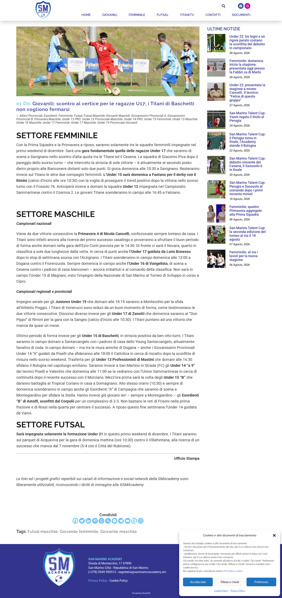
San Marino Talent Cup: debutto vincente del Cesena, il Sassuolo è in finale (247, 164)
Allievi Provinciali (31, 116)
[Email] (127, 521)
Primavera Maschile (47, 119)
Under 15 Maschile (184, 119)
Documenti (241, 15)
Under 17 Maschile (83, 122)
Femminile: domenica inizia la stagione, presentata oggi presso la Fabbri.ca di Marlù (247, 66)
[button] (274, 535)
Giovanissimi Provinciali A (148, 116)
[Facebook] (241, 6)
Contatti (212, 15)
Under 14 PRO (133, 119)
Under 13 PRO (71, 119)
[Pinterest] (95, 521)
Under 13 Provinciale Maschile (102, 119)
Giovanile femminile (79, 531)
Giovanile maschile (118, 531)
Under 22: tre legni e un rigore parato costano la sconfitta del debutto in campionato (247, 42)
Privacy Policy (237, 590)
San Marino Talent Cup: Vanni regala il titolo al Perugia (247, 117)
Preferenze (261, 582)
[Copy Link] (108, 521)
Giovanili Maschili (118, 116)
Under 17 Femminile (56, 122)
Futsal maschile (43, 531)
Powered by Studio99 (141, 593)
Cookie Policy (221, 590)
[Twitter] (82, 521)
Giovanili (109, 15)
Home (86, 15)
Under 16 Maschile (28, 122)
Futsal (162, 15)
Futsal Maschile (94, 116)
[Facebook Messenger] (114, 521)
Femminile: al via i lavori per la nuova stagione (243, 256)
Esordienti (50, 116)
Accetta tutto (198, 582)
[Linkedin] (88, 521)
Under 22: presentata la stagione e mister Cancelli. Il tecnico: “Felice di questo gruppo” (247, 92)
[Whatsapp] (101, 521)
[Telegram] (121, 521)
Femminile (137, 15)
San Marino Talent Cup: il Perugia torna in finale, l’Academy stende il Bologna (247, 139)
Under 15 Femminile (157, 119)
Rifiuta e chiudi (230, 582)
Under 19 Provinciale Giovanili (117, 122)
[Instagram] (247, 6)
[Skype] (134, 521)
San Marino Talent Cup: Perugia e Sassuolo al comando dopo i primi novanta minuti (247, 188)
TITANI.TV (187, 15)
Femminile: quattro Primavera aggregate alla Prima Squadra (245, 210)
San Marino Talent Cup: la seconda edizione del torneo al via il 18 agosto (247, 233)
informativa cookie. (233, 571)
